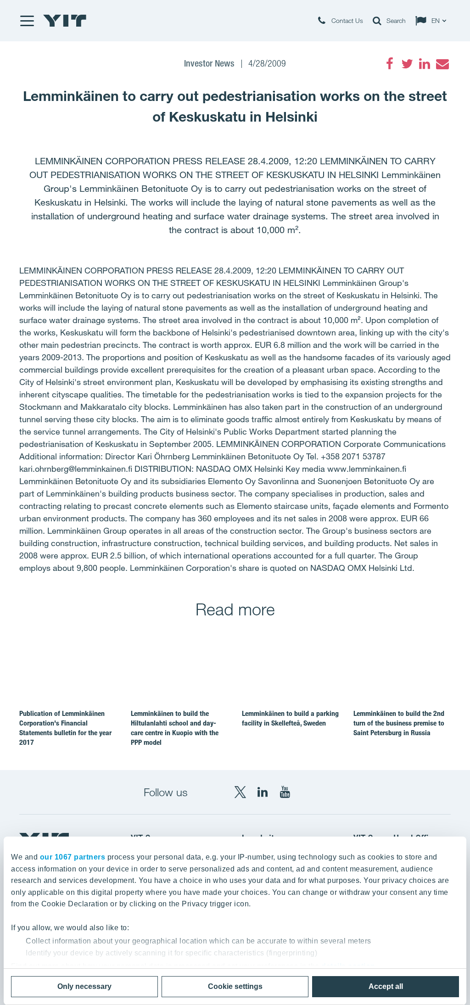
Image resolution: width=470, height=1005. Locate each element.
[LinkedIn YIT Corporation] (262, 792)
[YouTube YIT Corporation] (285, 792)
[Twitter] (407, 63)
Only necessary (84, 986)
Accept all (386, 986)
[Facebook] (390, 63)
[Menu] (26, 20)
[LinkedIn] (425, 63)
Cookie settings (235, 986)
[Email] (442, 63)
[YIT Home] (64, 21)
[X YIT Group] (240, 792)
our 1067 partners (73, 857)
